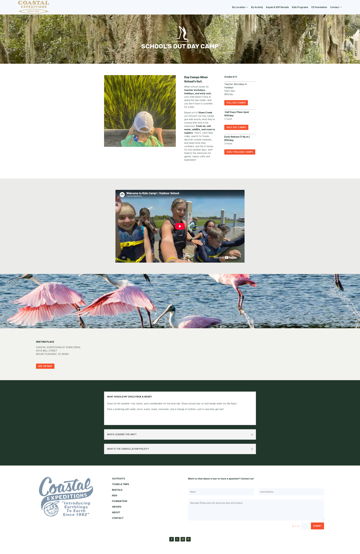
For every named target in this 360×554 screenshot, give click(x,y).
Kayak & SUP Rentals (277, 7)
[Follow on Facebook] (171, 539)
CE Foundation (319, 7)
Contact (334, 7)
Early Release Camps (240, 151)
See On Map (45, 366)
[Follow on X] (177, 539)
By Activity (257, 7)
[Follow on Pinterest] (188, 539)
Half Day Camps (236, 127)
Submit (317, 525)
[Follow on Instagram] (183, 539)
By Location (238, 7)
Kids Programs (300, 7)
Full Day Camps (236, 102)
